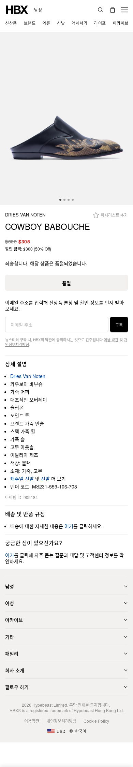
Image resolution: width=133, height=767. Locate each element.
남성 (38, 10)
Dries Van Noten (25, 215)
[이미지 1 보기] (66, 118)
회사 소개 (14, 670)
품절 (66, 283)
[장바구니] (112, 9)
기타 (9, 636)
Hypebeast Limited (49, 705)
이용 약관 (111, 339)
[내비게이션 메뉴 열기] (124, 9)
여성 (9, 603)
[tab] (60, 200)
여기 (68, 526)
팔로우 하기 (17, 686)
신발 (45, 478)
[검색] (100, 9)
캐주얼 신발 (22, 478)
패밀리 (11, 653)
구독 (119, 325)
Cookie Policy (96, 721)
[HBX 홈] (17, 9)
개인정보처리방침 (61, 721)
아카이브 (14, 619)
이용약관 (31, 721)
